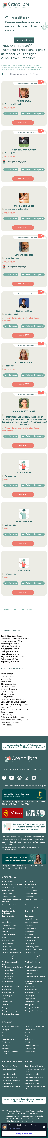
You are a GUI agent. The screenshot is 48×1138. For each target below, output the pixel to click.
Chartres (8, 687)
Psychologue (6, 989)
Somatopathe (7, 1002)
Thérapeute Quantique (10, 1014)
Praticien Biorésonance (33, 950)
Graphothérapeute (9, 925)
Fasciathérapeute (31, 919)
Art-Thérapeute (8, 887)
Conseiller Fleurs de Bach (34, 900)
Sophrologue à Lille (9, 1074)
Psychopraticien (8, 993)
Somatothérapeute (32, 1002)
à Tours (11, 636)
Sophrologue (6, 1005)
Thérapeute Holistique (10, 1011)
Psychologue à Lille (32, 1074)
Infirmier (5, 931)
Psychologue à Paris (9, 1066)
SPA (3, 999)
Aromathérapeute (31, 884)
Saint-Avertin (10, 722)
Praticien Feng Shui (9, 956)
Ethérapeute (29, 916)
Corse (4, 1033)
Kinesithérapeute (8, 934)
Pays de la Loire (31, 1048)
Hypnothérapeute (8, 928)
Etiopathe (5, 919)
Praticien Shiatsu (31, 973)
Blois (6, 681)
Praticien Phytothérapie (33, 967)
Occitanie (5, 1048)
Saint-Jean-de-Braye (13, 702)
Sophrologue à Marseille (34, 1066)
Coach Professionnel (9, 897)
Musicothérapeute (32, 937)
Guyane (28, 1036)
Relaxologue (29, 996)
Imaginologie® (30, 928)
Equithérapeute (8, 916)
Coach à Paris (7, 1083)
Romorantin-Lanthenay (14, 704)
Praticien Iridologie (9, 959)
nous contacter (26, 1121)
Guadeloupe (6, 1036)
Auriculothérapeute (32, 887)
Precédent (7, 609)
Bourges (8, 679)
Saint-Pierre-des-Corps (14, 720)
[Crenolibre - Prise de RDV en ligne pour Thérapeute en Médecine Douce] (16, 5)
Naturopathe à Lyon (9, 1069)
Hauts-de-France (8, 1039)
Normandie (6, 1045)
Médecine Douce (8, 940)
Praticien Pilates (8, 970)
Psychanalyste (30, 986)
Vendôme (8, 707)
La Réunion (29, 1039)
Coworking (29, 905)
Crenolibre (7, 769)
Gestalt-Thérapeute (32, 922)
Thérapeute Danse (9, 1008)
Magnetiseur (30, 934)
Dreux (7, 692)
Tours (35, 74)
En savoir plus (15, 1129)
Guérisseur (29, 925)
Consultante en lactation (11, 905)
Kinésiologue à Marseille (11, 1086)
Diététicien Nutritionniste (34, 908)
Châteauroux (10, 684)
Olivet (6, 697)
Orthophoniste (7, 944)
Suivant (30, 609)
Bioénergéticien (8, 891)
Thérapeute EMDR (32, 1008)
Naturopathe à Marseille (34, 1077)
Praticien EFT (30, 953)
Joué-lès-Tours (10, 689)
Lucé (6, 715)
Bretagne (5, 1030)
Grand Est (29, 1033)
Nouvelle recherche (24, 40)
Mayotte (28, 1042)
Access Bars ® (7, 881)
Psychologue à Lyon (32, 1083)
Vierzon (7, 694)
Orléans (7, 676)
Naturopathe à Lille (32, 1080)
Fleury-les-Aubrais (12, 699)
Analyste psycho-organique (12, 884)
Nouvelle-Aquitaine (32, 1045)
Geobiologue (6, 922)
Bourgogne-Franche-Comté (35, 1027)
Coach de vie (29, 897)
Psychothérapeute (32, 993)
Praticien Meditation (32, 962)
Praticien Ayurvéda (32, 947)
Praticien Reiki (7, 973)
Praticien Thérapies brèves (35, 976)
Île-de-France (30, 1051)
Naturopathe (30, 940)
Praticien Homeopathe (33, 956)
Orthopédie (29, 944)
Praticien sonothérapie (10, 986)
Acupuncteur (30, 881)
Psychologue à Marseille (11, 1080)
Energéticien (29, 911)
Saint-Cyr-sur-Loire (12, 717)
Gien (6, 725)
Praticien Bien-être (9, 950)
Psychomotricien (31, 989)
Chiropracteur (7, 894)
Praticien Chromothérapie (11, 953)
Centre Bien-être (31, 891)
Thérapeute (29, 1005)
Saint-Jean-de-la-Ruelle (14, 710)
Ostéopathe (6, 947)
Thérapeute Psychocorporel (35, 1011)
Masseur (5, 937)
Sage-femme (30, 999)
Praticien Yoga (7, 981)
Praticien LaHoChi (31, 959)
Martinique (6, 1042)
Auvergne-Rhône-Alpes (10, 1027)
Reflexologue (7, 996)
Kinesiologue (29, 931)
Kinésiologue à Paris (9, 1077)
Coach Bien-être (31, 894)
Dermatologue (7, 908)
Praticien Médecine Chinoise (12, 967)
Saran (7, 712)
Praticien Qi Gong (31, 970)
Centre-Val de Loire (18, 74)
